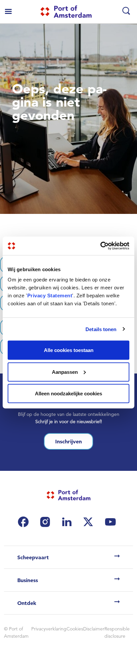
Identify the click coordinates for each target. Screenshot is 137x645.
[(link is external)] (25, 522)
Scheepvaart (33, 557)
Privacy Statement (49, 295)
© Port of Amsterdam (16, 632)
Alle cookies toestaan (68, 350)
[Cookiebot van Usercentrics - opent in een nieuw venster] (100, 246)
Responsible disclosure (117, 632)
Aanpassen (65, 371)
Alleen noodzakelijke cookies (68, 393)
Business (27, 580)
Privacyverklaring (49, 629)
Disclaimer (93, 629)
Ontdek (26, 603)
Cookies (75, 629)
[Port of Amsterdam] (66, 12)
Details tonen (100, 329)
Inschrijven (68, 441)
